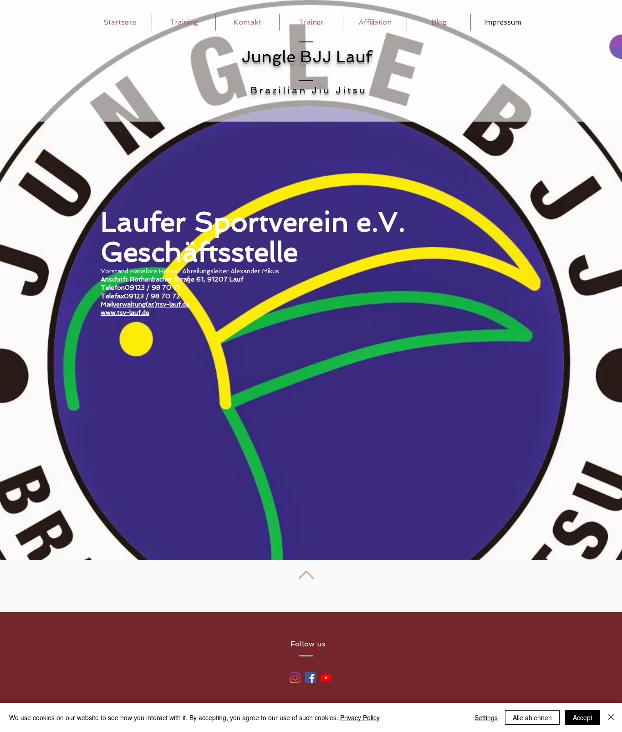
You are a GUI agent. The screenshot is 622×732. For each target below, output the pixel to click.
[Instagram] (295, 677)
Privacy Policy (360, 717)
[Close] (611, 717)
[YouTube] (326, 677)
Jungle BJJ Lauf (306, 57)
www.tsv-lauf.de (125, 312)
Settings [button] (486, 717)
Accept (582, 717)
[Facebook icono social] (310, 677)
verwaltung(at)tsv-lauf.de (151, 304)
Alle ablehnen (532, 717)
